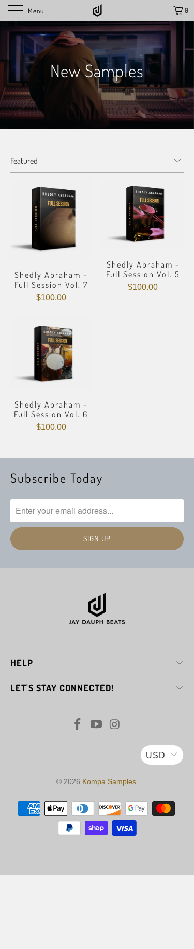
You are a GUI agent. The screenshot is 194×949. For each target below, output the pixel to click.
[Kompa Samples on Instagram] (115, 725)
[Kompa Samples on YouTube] (97, 725)
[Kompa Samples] (97, 10)
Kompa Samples (109, 781)
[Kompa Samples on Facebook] (78, 725)
